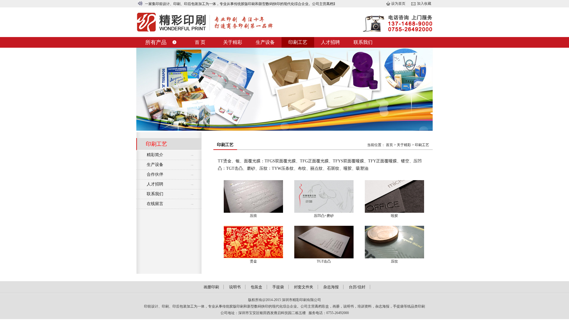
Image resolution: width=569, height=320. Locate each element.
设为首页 (398, 3)
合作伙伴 (155, 174)
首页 (389, 145)
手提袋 (278, 287)
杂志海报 (331, 287)
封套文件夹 (303, 287)
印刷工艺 (297, 42)
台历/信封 (357, 287)
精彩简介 (155, 155)
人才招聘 (330, 42)
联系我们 (363, 42)
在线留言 (155, 203)
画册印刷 (211, 287)
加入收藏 (424, 3)
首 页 (200, 42)
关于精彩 (232, 42)
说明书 (235, 287)
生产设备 (265, 42)
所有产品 (156, 42)
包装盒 (256, 287)
